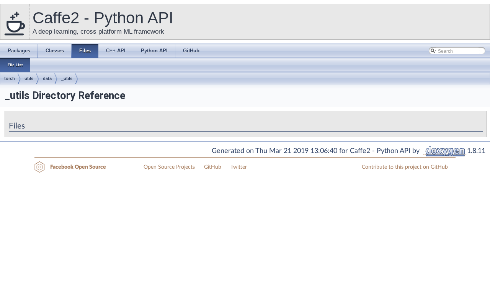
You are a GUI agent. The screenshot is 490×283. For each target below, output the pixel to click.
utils (28, 78)
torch (9, 78)
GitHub (212, 167)
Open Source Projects (169, 167)
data (47, 78)
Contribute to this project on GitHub (405, 167)
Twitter (238, 167)
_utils (66, 78)
